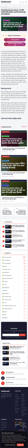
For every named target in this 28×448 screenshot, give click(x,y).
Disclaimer (17, 408)
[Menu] (26, 2)
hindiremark (6, 2)
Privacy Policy (13, 442)
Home (16, 394)
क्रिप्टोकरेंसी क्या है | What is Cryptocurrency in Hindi (17, 236)
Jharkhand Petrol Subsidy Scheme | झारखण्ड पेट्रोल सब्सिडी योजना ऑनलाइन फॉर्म (18, 245)
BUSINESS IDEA (5, 131)
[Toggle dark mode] (23, 2)
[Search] (20, 2)
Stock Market (4, 427)
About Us (17, 396)
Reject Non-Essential (10, 444)
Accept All (20, 444)
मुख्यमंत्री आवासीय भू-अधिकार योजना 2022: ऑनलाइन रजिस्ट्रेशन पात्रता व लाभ (18, 226)
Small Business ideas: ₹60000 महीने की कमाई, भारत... (24, 425)
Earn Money (3, 425)
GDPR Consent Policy (23, 400)
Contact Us (17, 398)
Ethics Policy (24, 407)
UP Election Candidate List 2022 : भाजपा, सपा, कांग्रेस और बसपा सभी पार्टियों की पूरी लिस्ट (18, 231)
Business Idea (4, 422)
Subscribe (22, 334)
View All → (24, 126)
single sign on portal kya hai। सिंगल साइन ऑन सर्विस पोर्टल (18, 240)
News (2, 429)
